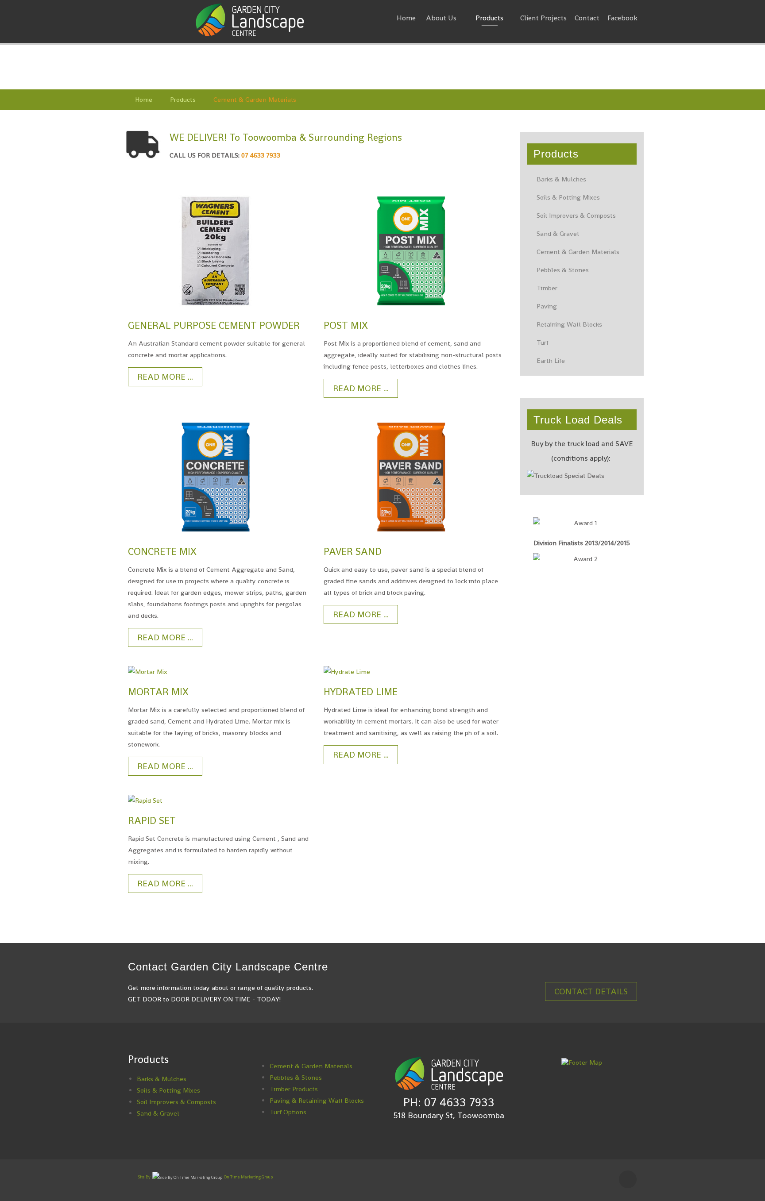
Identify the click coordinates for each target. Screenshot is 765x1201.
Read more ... (165, 376)
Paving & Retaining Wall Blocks (317, 1100)
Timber (547, 288)
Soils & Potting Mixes (568, 197)
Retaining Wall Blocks (569, 324)
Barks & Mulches (561, 179)
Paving (547, 306)
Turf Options (288, 1112)
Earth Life (551, 360)
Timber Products (294, 1089)
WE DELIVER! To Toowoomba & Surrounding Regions (286, 137)
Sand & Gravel (558, 233)
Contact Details (591, 991)
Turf (543, 342)
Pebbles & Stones (563, 270)
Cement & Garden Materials (578, 251)
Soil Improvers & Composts (576, 215)
